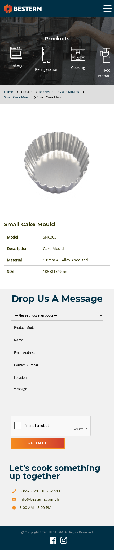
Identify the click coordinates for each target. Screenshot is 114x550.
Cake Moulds (69, 91)
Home (8, 91)
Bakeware (46, 91)
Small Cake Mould (17, 97)
